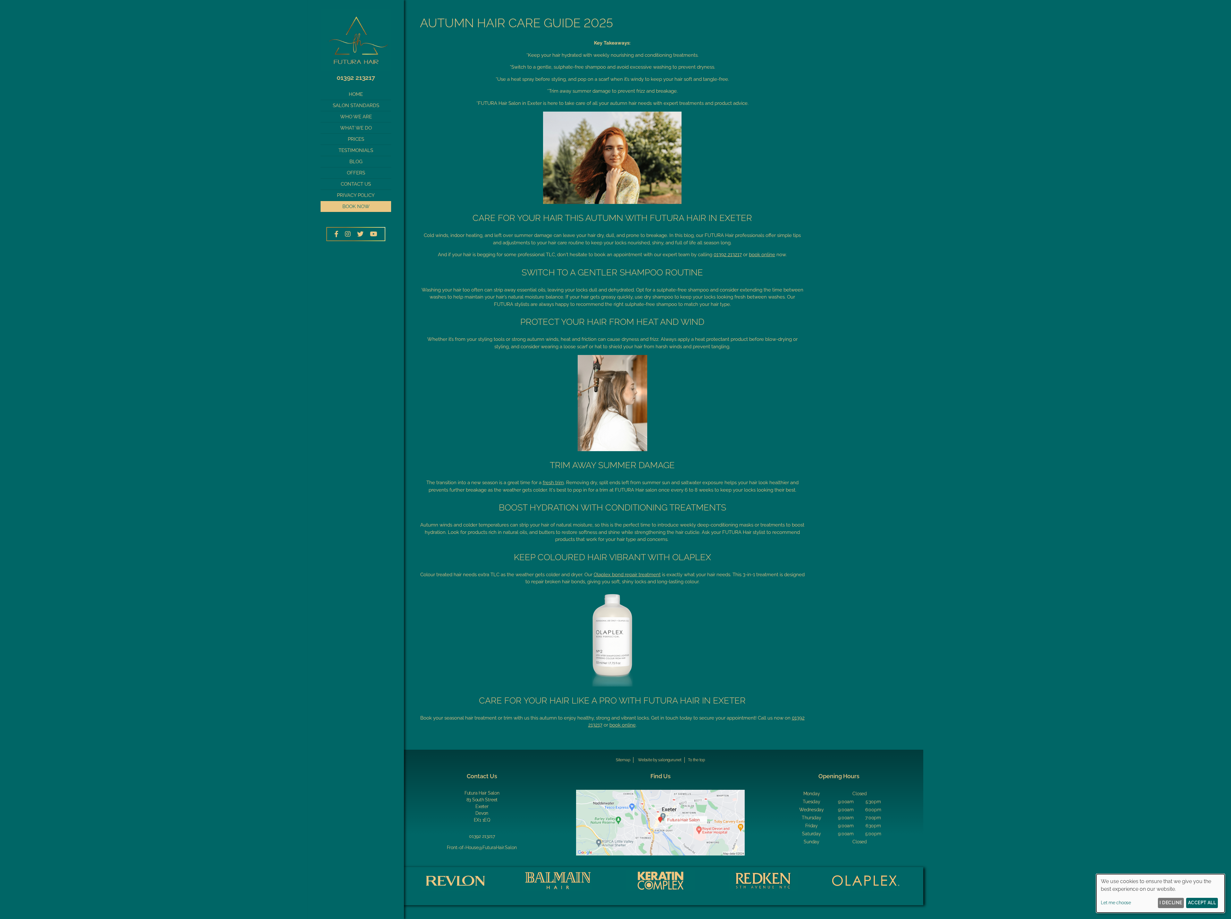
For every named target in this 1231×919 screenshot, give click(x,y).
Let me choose (1116, 902)
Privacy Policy (356, 195)
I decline (1171, 902)
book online (762, 254)
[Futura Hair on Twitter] (360, 234)
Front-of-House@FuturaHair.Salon (482, 847)
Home (356, 94)
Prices (356, 139)
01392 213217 (356, 77)
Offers (356, 173)
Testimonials (356, 150)
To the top (696, 760)
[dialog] (1160, 893)
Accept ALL (1202, 902)
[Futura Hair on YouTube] (374, 234)
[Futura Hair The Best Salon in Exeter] (356, 69)
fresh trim (553, 482)
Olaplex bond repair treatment (627, 575)
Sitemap (623, 760)
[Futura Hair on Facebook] (336, 234)
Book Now (356, 206)
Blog (356, 161)
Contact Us (356, 184)
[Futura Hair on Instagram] (348, 234)
